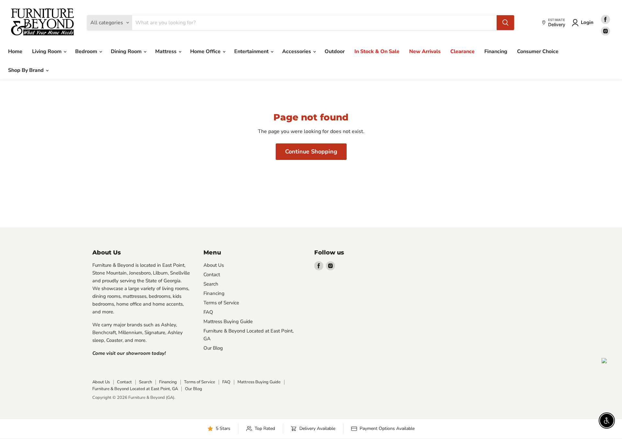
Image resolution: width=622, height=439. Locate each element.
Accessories (297, 51)
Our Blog (213, 348)
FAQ (208, 312)
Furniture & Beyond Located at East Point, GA (135, 389)
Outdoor (335, 51)
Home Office (206, 51)
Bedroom (86, 51)
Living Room (47, 51)
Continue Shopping (311, 151)
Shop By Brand (26, 70)
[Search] (505, 22)
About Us (213, 265)
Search (210, 284)
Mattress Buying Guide (228, 321)
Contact (211, 274)
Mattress (166, 51)
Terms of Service (221, 302)
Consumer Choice (538, 51)
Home (15, 51)
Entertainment (252, 51)
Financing (495, 51)
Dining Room (127, 51)
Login (587, 22)
